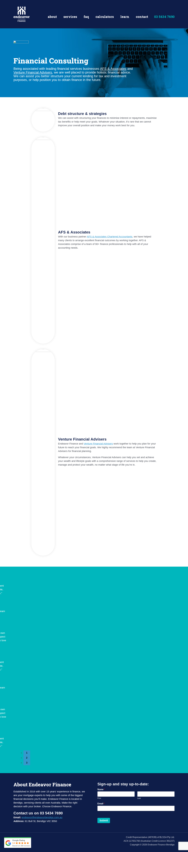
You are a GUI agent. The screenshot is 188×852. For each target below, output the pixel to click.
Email (101, 803)
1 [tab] (26, 753)
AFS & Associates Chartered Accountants (109, 236)
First (99, 798)
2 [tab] (26, 758)
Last (139, 798)
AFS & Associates (113, 68)
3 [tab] (26, 763)
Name (101, 789)
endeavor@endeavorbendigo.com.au (42, 817)
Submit (104, 820)
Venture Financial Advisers (32, 72)
